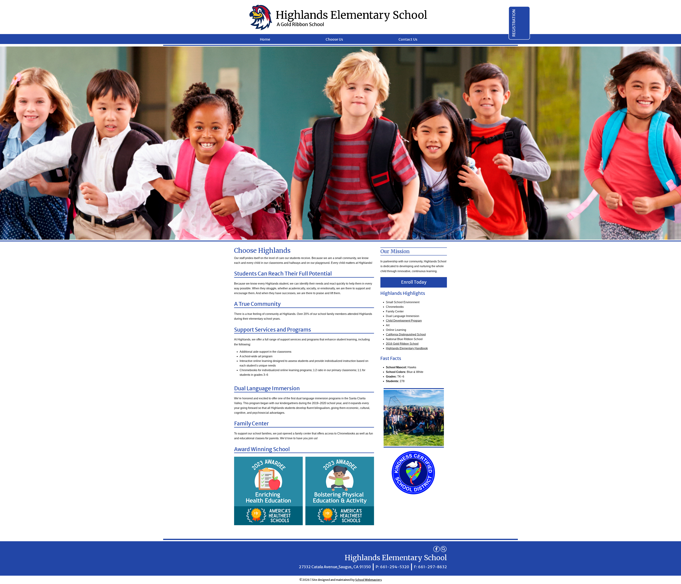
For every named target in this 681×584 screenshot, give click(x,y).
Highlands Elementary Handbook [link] (407, 348)
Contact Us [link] (407, 40)
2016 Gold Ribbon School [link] (402, 343)
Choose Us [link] (334, 40)
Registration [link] (513, 23)
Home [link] (265, 40)
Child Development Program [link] (404, 320)
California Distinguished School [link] (406, 334)
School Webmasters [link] (368, 580)
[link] (436, 549)
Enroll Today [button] (413, 282)
